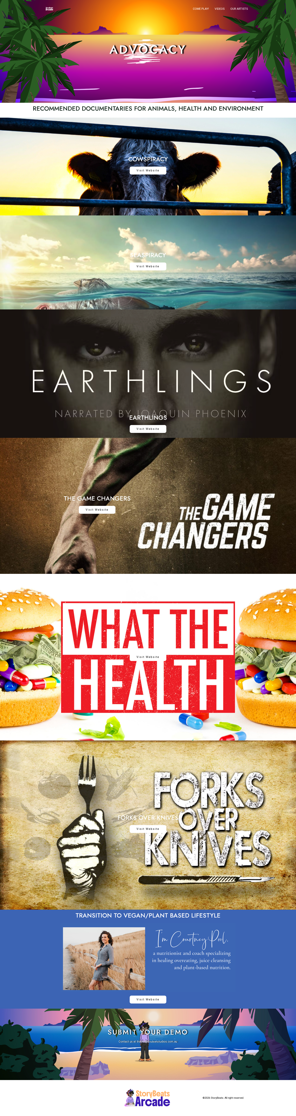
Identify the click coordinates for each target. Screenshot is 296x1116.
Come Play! (201, 8)
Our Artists (239, 8)
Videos (220, 8)
